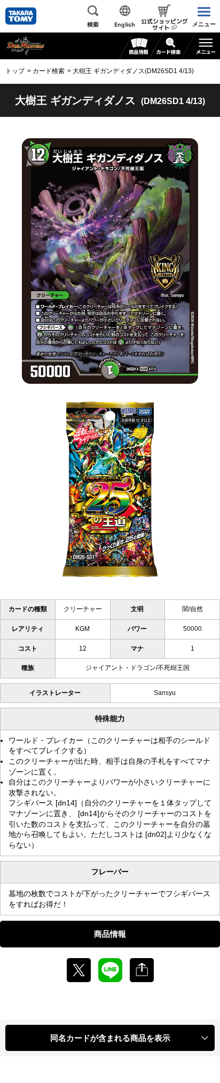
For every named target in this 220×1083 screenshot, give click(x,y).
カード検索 (49, 71)
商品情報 (110, 933)
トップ (15, 71)
